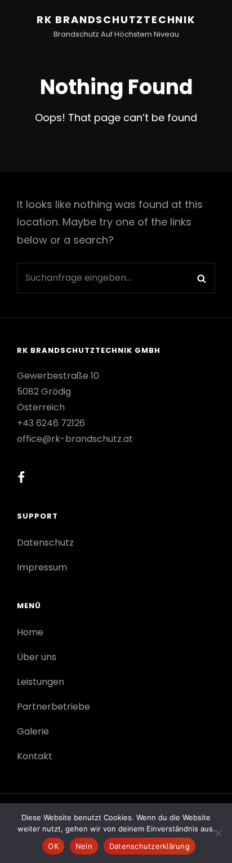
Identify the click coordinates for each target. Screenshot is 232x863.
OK (53, 846)
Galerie (33, 731)
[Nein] (218, 833)
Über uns (36, 656)
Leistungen (40, 681)
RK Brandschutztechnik (116, 19)
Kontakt (34, 756)
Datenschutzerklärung (149, 846)
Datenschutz (45, 542)
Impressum (42, 567)
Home (30, 632)
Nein (83, 846)
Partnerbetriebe (53, 706)
